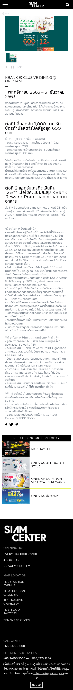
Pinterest (16, 424)
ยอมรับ (36, 684)
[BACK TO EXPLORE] (6, 13)
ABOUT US (11, 560)
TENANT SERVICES (16, 620)
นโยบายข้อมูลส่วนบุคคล (48, 673)
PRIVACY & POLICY (16, 566)
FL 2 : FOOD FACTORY (11, 611)
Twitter (11, 424)
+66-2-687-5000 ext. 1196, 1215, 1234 (27, 658)
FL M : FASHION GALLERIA (14, 593)
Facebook (6, 424)
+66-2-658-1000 (14, 646)
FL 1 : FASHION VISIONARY (13, 602)
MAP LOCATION (14, 575)
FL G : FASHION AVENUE (13, 583)
